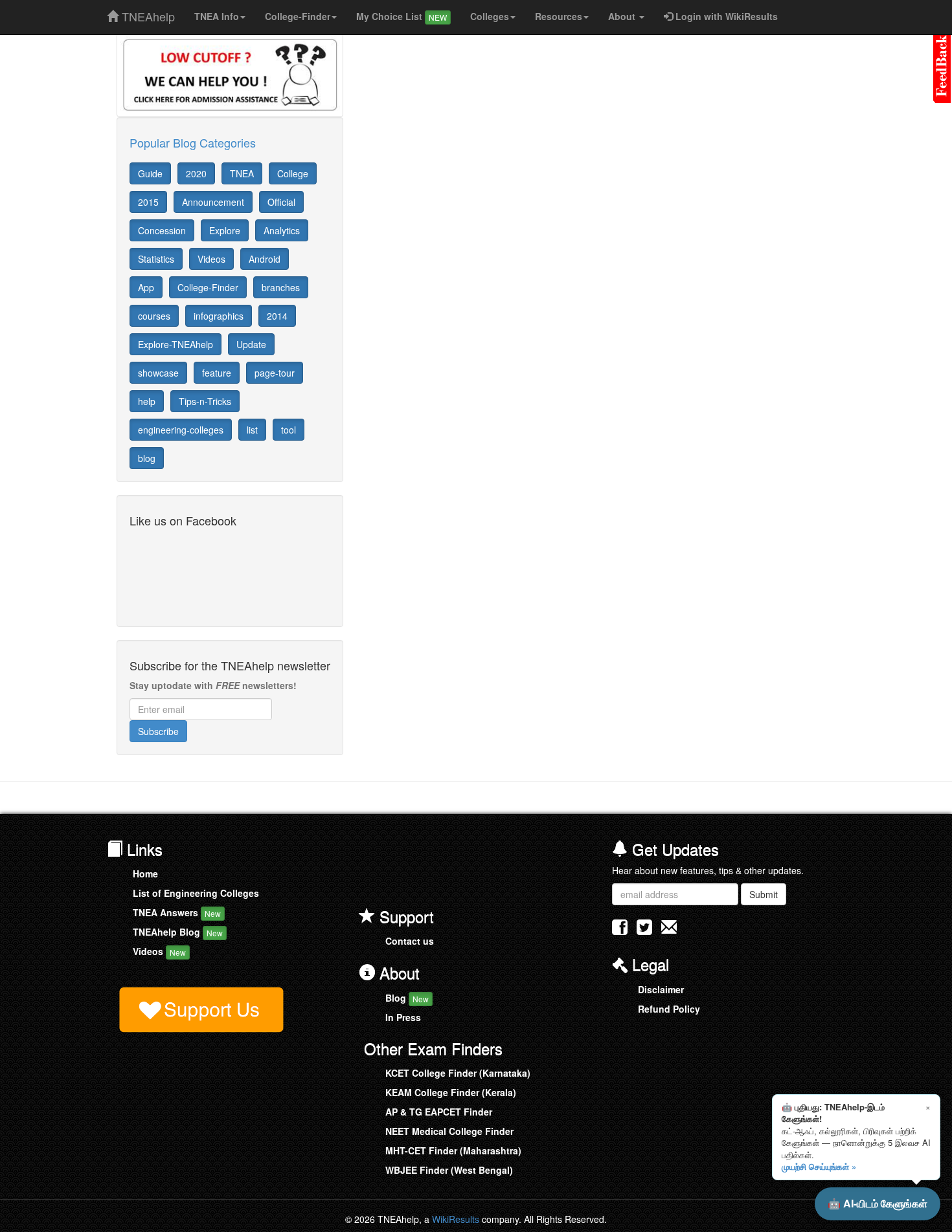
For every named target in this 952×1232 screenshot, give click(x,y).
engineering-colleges (180, 429)
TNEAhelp (147, 13)
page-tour (275, 372)
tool (288, 429)
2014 (277, 315)
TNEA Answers (177, 912)
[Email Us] (669, 927)
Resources (558, 16)
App (146, 287)
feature (216, 372)
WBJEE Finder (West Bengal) (449, 1169)
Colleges (489, 16)
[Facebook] (620, 929)
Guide (150, 173)
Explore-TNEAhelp (175, 344)
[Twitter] (644, 929)
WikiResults (455, 1219)
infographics (219, 315)
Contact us (409, 940)
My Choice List (401, 16)
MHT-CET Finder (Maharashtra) (453, 1150)
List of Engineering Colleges (196, 892)
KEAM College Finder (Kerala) (450, 1092)
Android (264, 258)
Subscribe (158, 731)
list (252, 429)
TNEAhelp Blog (178, 931)
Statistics (156, 258)
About (623, 16)
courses (154, 315)
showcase (158, 372)
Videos (211, 258)
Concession (162, 230)
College (292, 173)
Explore (224, 230)
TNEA (242, 173)
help (146, 401)
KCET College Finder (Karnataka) (457, 1072)
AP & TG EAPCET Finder (438, 1111)
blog (146, 458)
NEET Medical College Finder (449, 1131)
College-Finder (297, 16)
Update (251, 344)
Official (281, 201)
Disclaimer (661, 989)
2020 (196, 173)
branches (281, 287)
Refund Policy (669, 1008)
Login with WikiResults (725, 16)
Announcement (213, 201)
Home (145, 873)
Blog (407, 997)
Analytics (282, 230)
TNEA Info (216, 16)
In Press (403, 1017)
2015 (148, 201)
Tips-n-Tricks (205, 401)
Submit (763, 894)
